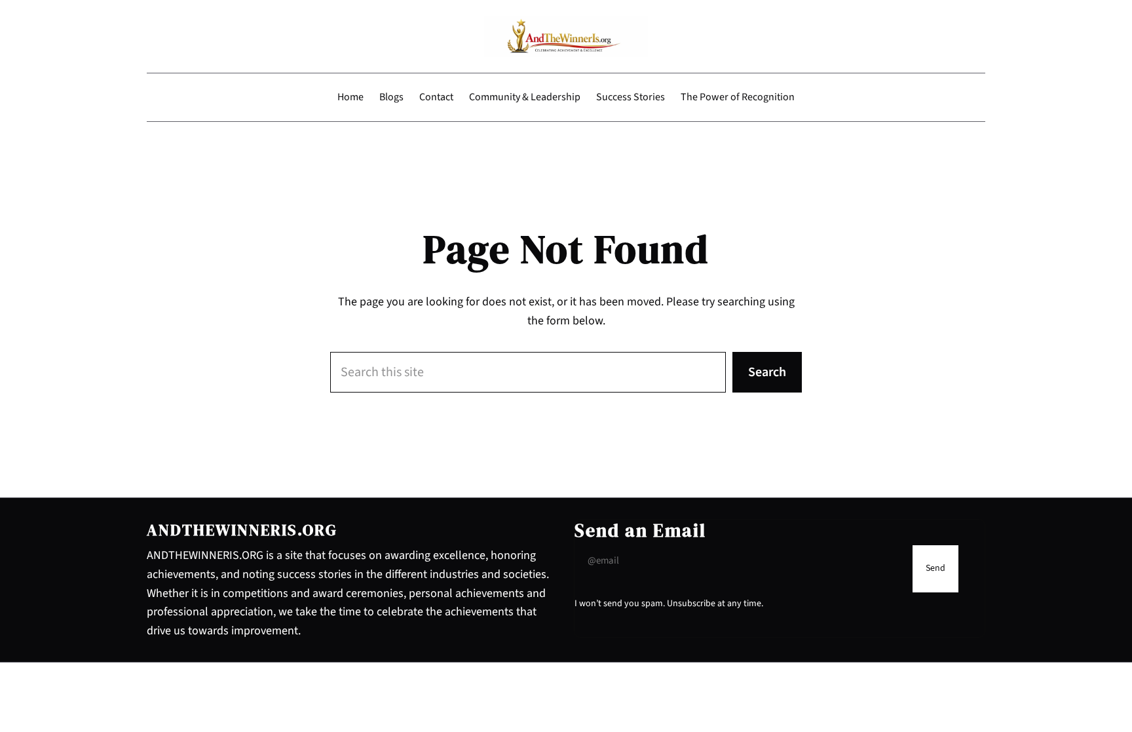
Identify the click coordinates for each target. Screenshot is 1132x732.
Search (767, 372)
